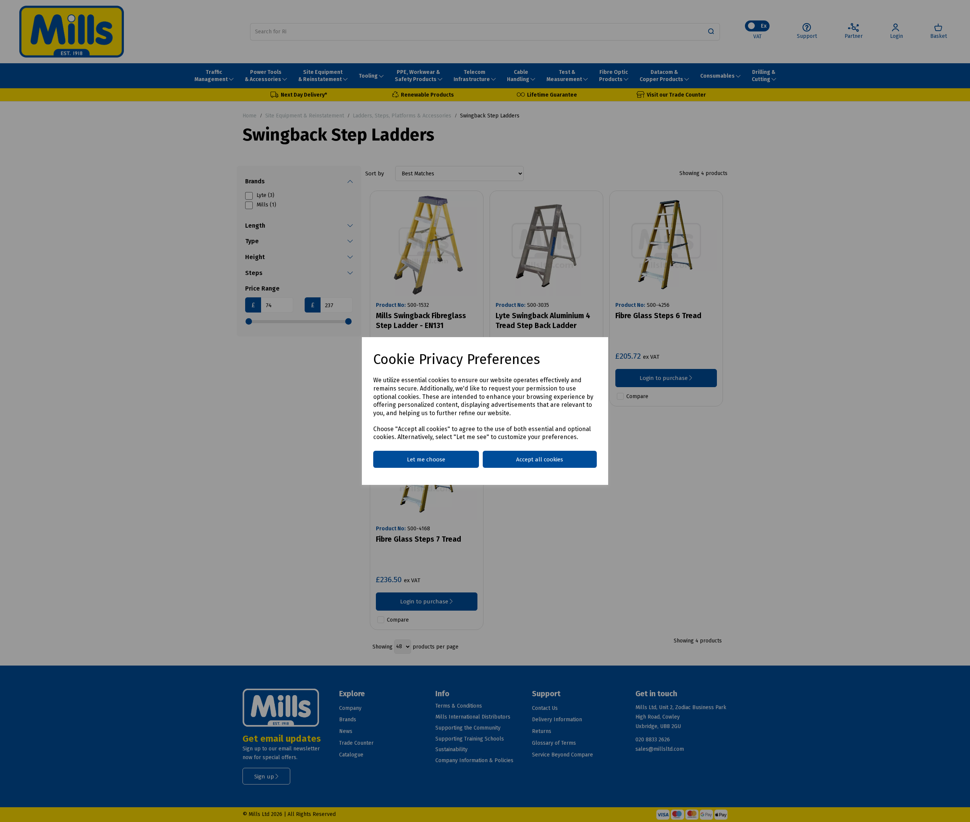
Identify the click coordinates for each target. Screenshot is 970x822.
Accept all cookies (539, 459)
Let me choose (426, 459)
